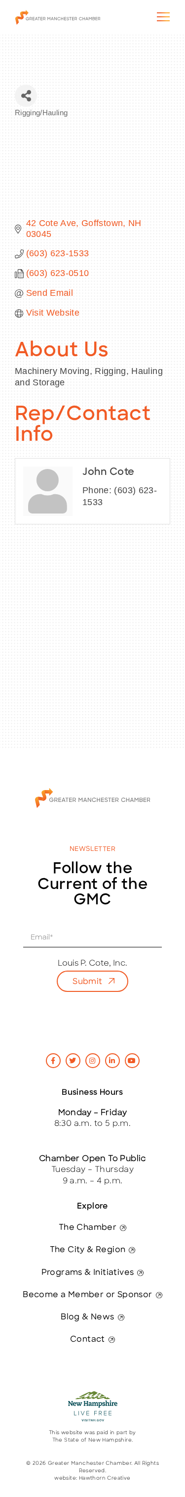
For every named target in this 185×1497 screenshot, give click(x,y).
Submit (87, 982)
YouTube (132, 1060)
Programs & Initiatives (87, 1273)
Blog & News (87, 1317)
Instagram (92, 1060)
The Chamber (87, 1228)
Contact (87, 1340)
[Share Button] (26, 96)
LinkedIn (112, 1060)
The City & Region (88, 1250)
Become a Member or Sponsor (87, 1295)
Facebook (53, 1060)
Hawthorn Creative (105, 1478)
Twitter (73, 1060)
